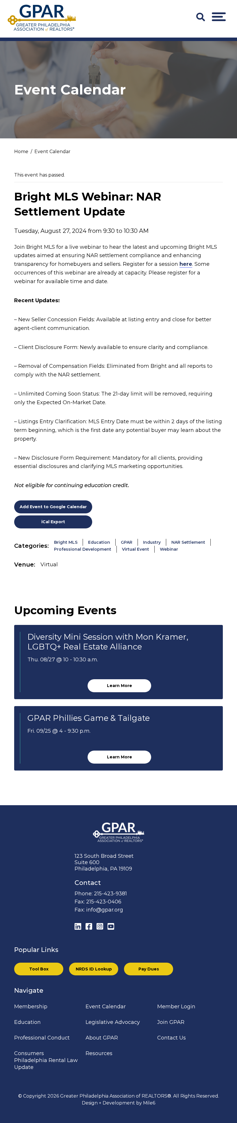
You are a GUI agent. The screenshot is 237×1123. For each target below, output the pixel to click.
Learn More (119, 685)
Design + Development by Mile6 (118, 1103)
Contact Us (171, 1038)
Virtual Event (135, 549)
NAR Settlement (188, 542)
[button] (219, 16)
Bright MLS (65, 542)
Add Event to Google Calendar (53, 506)
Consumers (29, 1053)
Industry (152, 542)
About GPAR (102, 1038)
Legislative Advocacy (113, 1022)
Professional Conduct (42, 1038)
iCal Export (53, 521)
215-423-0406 (103, 902)
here (185, 264)
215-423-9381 (110, 893)
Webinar (169, 549)
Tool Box (39, 969)
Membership (30, 1006)
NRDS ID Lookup (94, 969)
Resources (99, 1053)
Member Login (176, 1006)
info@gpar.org (104, 910)
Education (99, 542)
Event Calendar (106, 1006)
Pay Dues (148, 969)
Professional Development (82, 549)
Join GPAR (170, 1022)
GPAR (126, 542)
